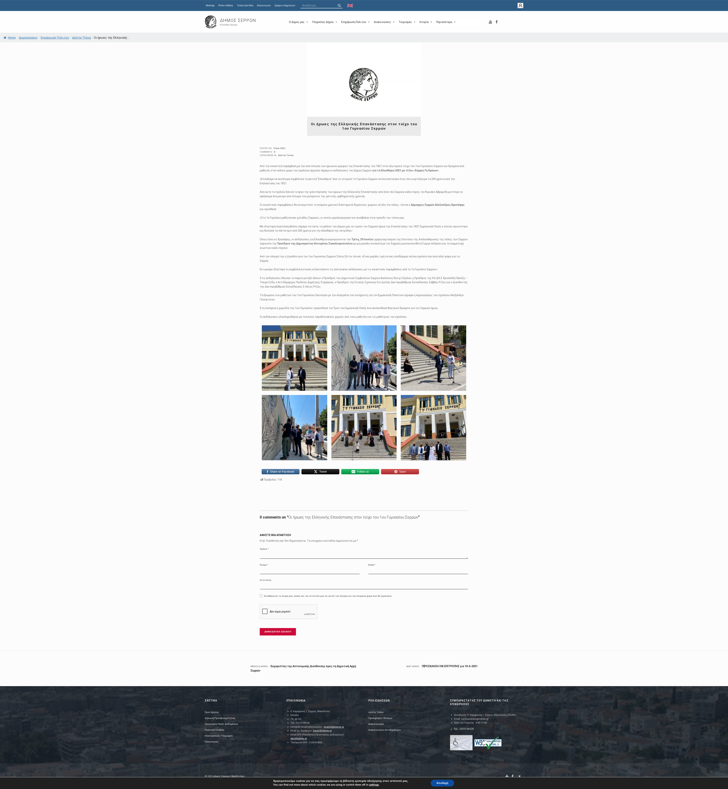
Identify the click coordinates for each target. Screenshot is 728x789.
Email (371, 565)
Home (12, 37)
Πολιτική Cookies (214, 729)
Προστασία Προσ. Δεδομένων (221, 724)
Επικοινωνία (264, 5)
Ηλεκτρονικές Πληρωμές (219, 735)
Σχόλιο (264, 549)
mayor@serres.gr (322, 730)
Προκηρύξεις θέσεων (380, 718)
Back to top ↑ (238, 776)
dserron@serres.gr (334, 726)
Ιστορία (424, 22)
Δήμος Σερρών (238, 20)
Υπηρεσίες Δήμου (323, 22)
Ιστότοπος (265, 580)
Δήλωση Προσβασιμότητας (220, 718)
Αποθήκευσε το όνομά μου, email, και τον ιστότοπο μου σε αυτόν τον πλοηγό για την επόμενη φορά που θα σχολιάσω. (328, 596)
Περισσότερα (444, 22)
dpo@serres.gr (298, 738)
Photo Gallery (225, 5)
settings (374, 785)
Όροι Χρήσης (212, 712)
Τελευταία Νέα (245, 5)
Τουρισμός (405, 22)
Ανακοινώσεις (382, 22)
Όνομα (264, 565)
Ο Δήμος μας (296, 22)
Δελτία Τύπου (81, 37)
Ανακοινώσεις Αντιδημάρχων (384, 729)
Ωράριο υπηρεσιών (285, 5)
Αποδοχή (442, 783)
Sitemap (210, 5)
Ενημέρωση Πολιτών (353, 22)
